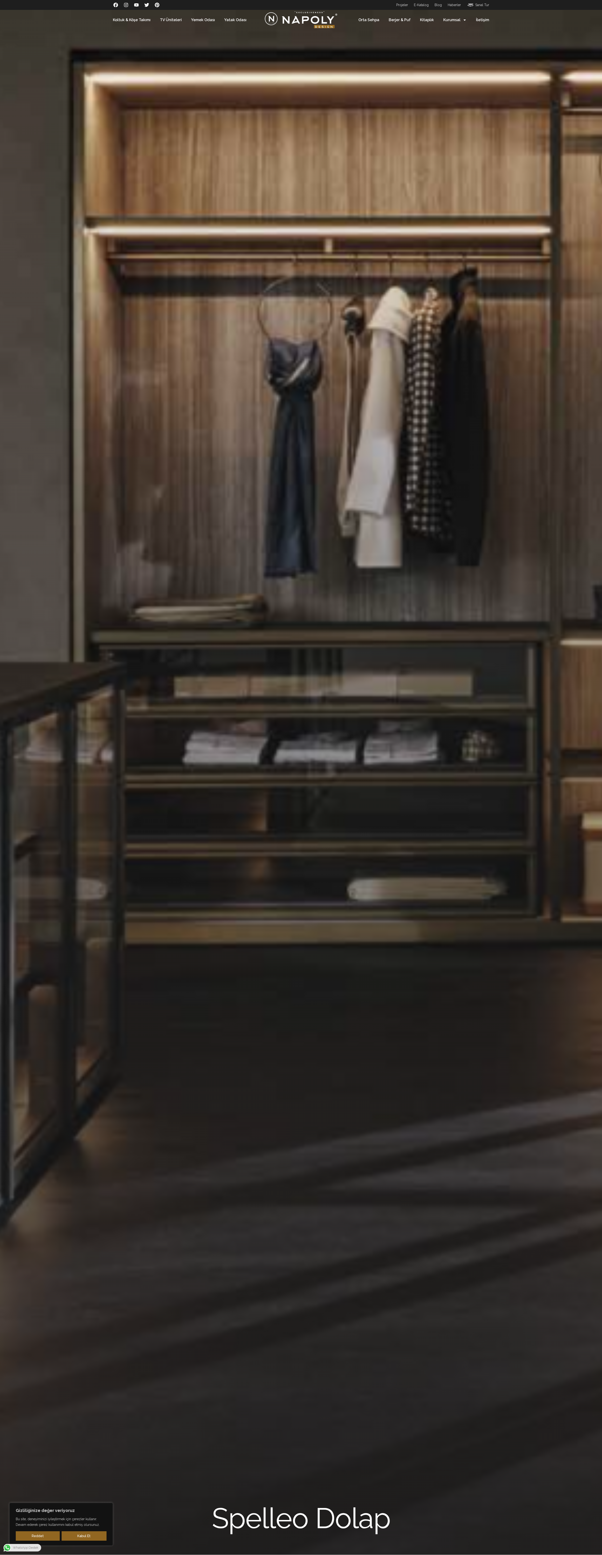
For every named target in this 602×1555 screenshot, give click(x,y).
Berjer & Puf (400, 20)
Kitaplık (427, 20)
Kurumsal (451, 20)
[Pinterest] (157, 5)
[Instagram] (126, 5)
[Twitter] (147, 5)
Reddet (38, 1536)
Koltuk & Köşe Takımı (131, 20)
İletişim (482, 20)
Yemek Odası (203, 20)
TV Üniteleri (171, 20)
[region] (61, 1524)
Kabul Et (84, 1536)
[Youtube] (136, 5)
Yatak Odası (235, 20)
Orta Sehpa (368, 20)
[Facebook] (116, 5)
